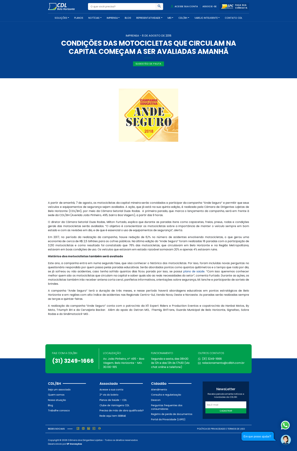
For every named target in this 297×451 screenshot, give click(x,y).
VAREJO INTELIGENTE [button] (206, 18)
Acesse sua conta (186, 6)
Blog (128, 18)
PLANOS (78, 18)
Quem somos (56, 394)
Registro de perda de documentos (171, 414)
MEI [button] (169, 18)
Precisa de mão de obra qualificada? (122, 410)
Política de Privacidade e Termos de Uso (221, 428)
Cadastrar (226, 410)
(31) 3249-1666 (73, 361)
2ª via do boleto (109, 394)
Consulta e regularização (166, 394)
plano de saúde (194, 271)
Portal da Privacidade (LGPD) (168, 419)
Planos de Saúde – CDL (113, 400)
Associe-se (209, 6)
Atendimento (159, 389)
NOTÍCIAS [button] (94, 18)
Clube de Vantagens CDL (114, 405)
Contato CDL (233, 18)
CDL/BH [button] (182, 18)
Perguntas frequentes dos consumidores (166, 407)
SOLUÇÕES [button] (61, 18)
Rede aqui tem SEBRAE (113, 416)
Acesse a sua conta (111, 389)
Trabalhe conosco (59, 410)
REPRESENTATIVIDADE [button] (148, 18)
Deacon (156, 400)
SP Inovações (74, 443)
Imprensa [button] (112, 18)
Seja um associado (59, 389)
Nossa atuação (57, 400)
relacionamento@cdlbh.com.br (223, 363)
